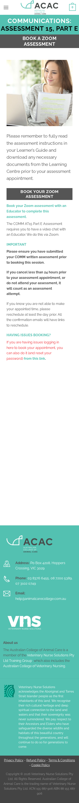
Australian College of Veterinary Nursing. (34, 666)
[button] (6, 7)
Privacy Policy (13, 760)
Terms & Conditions (61, 760)
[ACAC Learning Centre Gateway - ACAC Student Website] (40, 7)
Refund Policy (36, 760)
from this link (34, 359)
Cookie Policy (40, 765)
